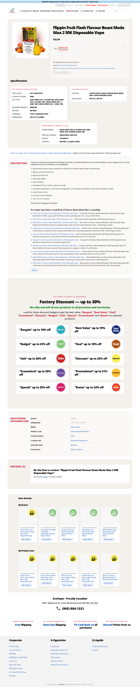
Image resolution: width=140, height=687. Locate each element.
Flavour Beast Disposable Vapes (68, 65)
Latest (95, 68)
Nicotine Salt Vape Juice (79, 441)
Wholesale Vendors (16, 668)
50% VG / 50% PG (77, 450)
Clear (125, 46)
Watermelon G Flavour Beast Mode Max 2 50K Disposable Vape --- (56, 263)
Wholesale (111, 68)
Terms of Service (15, 650)
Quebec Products (57, 661)
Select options (26, 539)
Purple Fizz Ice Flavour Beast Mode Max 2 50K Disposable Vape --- (56, 213)
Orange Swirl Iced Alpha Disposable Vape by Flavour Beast (67, 533)
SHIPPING (12, 654)
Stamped (105, 68)
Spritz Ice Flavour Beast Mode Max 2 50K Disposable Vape (110, 577)
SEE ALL (34, 270)
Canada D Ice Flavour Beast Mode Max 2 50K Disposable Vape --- (56, 246)
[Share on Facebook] (54, 72)
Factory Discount (88, 68)
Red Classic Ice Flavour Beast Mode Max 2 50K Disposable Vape (68, 578)
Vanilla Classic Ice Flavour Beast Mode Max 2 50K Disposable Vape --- (57, 228)
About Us (70, 5)
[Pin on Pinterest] (65, 72)
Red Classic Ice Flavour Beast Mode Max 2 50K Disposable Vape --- (56, 222)
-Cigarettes (87, 11)
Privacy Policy (14, 646)
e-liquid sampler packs (100, 646)
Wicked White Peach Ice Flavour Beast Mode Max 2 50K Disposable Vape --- (59, 257)
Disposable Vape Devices (38, 153)
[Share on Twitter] (58, 72)
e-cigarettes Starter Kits (59, 650)
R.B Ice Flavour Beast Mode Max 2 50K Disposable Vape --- (53, 219)
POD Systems (55, 657)
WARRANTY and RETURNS (18, 657)
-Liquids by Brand (29, 11)
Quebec (100, 68)
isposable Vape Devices (52, 11)
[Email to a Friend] (61, 72)
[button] (14, 56)
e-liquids (95, 650)
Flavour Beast (75, 427)
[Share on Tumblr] (68, 72)
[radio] (55, 48)
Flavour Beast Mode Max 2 (80, 431)
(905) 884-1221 (73, 608)
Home (12, 153)
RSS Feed (12, 676)
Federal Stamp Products (59, 665)
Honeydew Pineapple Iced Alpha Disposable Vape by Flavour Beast (48, 533)
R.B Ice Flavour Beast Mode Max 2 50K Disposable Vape (48, 577)
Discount (58, 68)
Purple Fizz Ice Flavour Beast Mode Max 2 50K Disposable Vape (27, 578)
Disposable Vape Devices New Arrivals (72, 68)
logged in (46, 477)
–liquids (100, 11)
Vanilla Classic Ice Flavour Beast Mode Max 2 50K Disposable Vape (89, 578)
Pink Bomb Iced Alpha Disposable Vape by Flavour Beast (88, 533)
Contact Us (113, 5)
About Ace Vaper (15, 665)
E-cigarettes (55, 646)
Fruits (73, 436)
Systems (72, 11)
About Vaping (79, 5)
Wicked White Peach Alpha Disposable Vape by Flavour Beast (109, 533)
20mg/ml (74, 445)
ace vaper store (22, 153)
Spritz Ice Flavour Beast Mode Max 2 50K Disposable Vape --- (54, 234)
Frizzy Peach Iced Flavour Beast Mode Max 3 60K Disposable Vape (27, 533)
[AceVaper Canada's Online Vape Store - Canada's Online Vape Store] (13, 11)
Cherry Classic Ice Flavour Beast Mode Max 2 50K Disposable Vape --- (57, 251)
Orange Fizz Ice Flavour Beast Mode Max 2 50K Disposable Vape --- (56, 240)
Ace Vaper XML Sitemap (17, 672)
